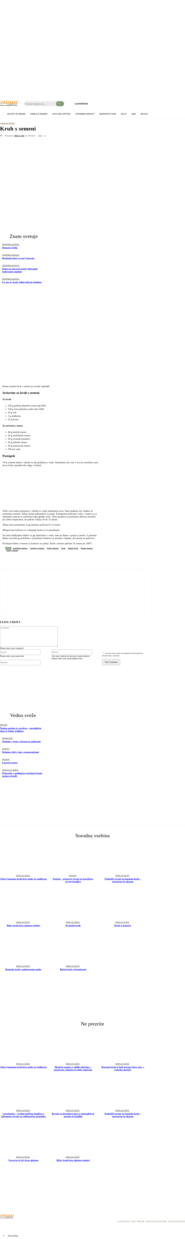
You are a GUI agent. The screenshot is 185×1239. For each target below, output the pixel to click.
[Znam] (9, 103)
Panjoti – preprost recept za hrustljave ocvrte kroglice (73, 880)
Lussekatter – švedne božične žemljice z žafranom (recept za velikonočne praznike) (23, 1115)
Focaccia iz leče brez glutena (23, 1160)
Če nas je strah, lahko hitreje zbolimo (22, 282)
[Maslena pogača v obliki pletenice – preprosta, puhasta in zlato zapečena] (73, 1045)
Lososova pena (9, 762)
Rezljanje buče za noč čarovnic (18, 258)
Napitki (5, 748)
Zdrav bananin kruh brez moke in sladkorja (23, 879)
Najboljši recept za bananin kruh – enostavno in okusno (122, 880)
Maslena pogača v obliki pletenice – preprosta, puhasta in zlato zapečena (73, 1068)
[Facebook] (4, 557)
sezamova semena (37, 548)
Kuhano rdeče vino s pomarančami (20, 752)
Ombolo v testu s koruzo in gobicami (21, 741)
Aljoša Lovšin (19, 136)
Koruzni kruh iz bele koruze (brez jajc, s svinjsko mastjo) (122, 1068)
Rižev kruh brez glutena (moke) (23, 925)
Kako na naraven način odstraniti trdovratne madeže (20, 270)
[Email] (53, 557)
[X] (14, 557)
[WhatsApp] (24, 557)
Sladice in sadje (10, 769)
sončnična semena (20, 548)
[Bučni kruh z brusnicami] (73, 948)
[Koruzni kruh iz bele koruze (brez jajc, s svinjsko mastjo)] (122, 1045)
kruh (63, 548)
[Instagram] (9, 1222)
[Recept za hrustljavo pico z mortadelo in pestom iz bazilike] (73, 1092)
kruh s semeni (12, 551)
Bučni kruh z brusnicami (73, 969)
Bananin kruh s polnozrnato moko (23, 969)
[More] (72, 557)
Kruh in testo (7, 123)
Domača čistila (9, 247)
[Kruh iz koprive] (122, 904)
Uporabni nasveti (11, 244)
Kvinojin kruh (73, 925)
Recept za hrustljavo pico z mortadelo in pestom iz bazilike (73, 1115)
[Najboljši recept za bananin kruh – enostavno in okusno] (122, 857)
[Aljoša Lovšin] (2, 136)
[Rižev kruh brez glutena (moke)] (23, 904)
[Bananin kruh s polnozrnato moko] (23, 948)
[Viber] (33, 557)
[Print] (63, 557)
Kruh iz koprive (122, 925)
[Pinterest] (43, 557)
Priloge (3, 724)
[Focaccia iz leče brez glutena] (23, 1138)
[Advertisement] (23, 308)
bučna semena (53, 548)
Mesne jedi (7, 738)
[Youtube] (16, 1222)
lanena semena (87, 548)
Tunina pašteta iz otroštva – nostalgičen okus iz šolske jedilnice (20, 729)
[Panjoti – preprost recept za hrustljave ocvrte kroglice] (73, 857)
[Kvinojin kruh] (73, 904)
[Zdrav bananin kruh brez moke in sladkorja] (23, 857)
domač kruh (73, 548)
